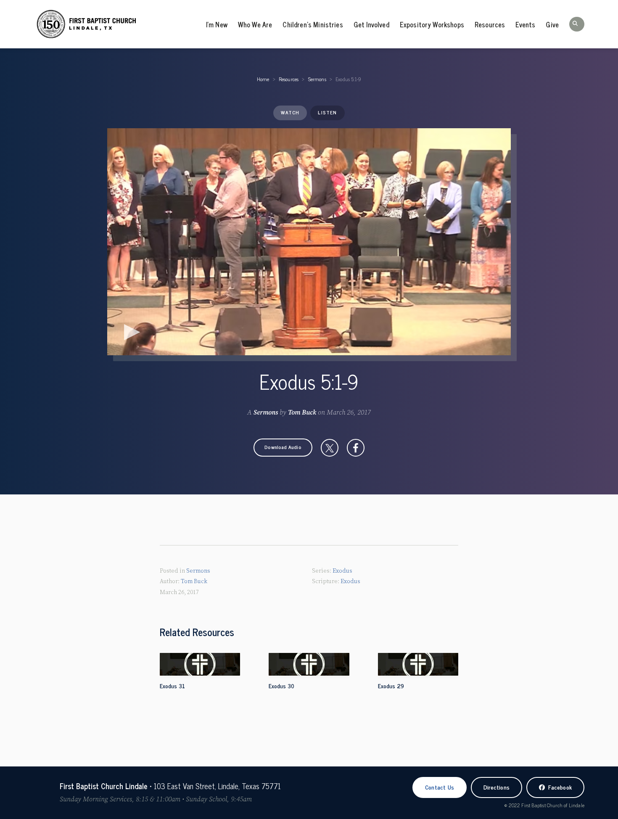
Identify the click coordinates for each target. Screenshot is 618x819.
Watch (290, 112)
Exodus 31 (172, 685)
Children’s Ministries (313, 24)
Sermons (317, 79)
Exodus (342, 571)
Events (525, 24)
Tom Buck (302, 412)
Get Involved (371, 24)
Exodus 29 (391, 685)
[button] (576, 24)
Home (263, 79)
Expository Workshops (432, 24)
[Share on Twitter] (329, 448)
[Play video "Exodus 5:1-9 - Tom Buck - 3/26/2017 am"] (309, 241)
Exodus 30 (281, 685)
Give (552, 24)
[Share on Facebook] (355, 448)
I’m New (216, 24)
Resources (490, 24)
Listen (327, 112)
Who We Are (255, 24)
